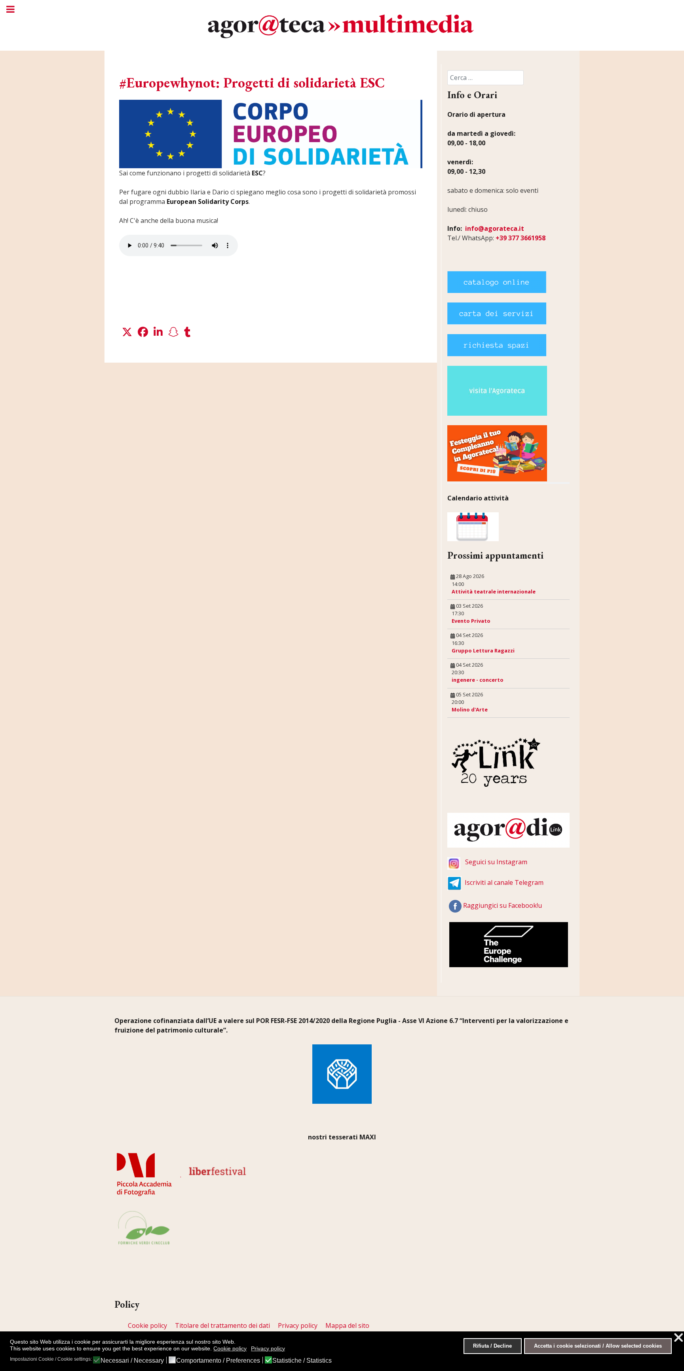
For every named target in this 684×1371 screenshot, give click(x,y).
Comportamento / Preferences (218, 1360)
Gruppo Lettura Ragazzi (483, 650)
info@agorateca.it (494, 228)
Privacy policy (297, 1325)
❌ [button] (678, 1338)
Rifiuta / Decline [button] (492, 1346)
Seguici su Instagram (496, 862)
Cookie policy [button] (230, 1348)
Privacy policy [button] (268, 1348)
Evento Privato (471, 620)
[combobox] (485, 77)
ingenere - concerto (478, 679)
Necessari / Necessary (132, 1360)
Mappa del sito (347, 1325)
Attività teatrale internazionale (494, 591)
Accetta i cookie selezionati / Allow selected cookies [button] (598, 1346)
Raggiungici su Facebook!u (502, 905)
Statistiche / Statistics (302, 1360)
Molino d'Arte (470, 709)
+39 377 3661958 (520, 238)
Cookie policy (147, 1325)
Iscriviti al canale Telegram (504, 882)
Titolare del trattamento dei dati (222, 1325)
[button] (127, 332)
